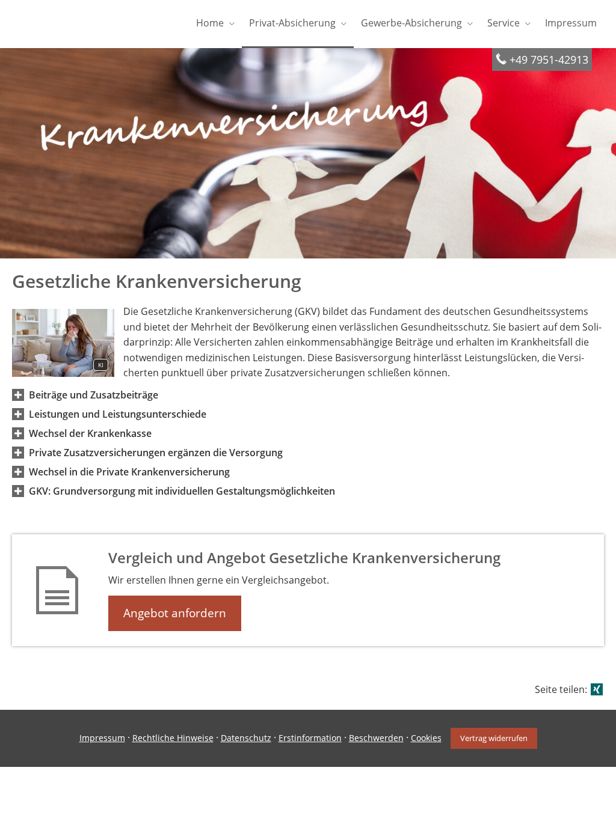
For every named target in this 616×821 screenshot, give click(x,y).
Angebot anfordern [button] (174, 613)
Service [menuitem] (503, 22)
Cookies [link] (426, 737)
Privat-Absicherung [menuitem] (292, 22)
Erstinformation (310, 737)
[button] (93, 394)
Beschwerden (376, 737)
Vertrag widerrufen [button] (494, 738)
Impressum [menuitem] (571, 22)
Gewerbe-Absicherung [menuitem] (411, 22)
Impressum (102, 737)
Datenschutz (246, 737)
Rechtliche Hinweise (173, 737)
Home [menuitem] (210, 22)
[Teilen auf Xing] (597, 689)
